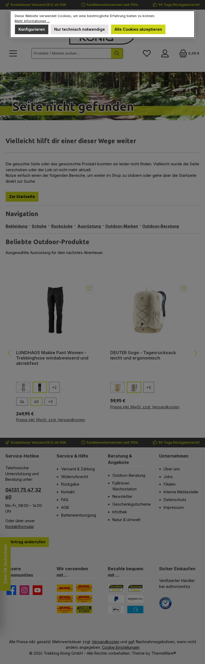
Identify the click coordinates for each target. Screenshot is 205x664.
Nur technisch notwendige (79, 29)
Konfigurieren (32, 29)
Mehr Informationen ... (32, 21)
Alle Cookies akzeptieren (138, 29)
